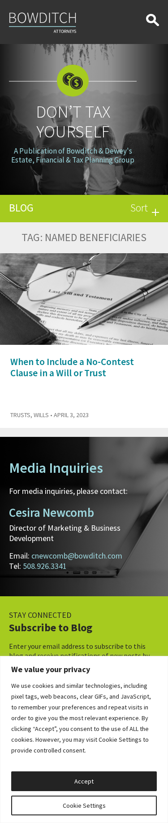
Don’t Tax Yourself (73, 121)
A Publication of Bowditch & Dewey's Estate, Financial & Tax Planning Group (72, 155)
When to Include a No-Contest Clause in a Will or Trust (72, 367)
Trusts (20, 415)
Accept (84, 781)
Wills (41, 415)
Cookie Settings (84, 805)
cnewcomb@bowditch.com (76, 555)
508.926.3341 (45, 566)
